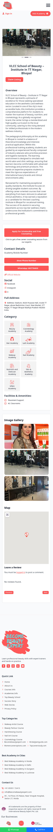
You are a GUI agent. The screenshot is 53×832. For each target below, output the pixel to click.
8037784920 (33, 268)
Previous (9, 592)
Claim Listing (14, 79)
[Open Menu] (48, 5)
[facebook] (3, 666)
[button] (6, 43)
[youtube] (22, 666)
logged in (20, 572)
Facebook (11, 284)
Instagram (11, 288)
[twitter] (8, 666)
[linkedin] (18, 666)
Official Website (13, 274)
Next (45, 592)
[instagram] (13, 666)
